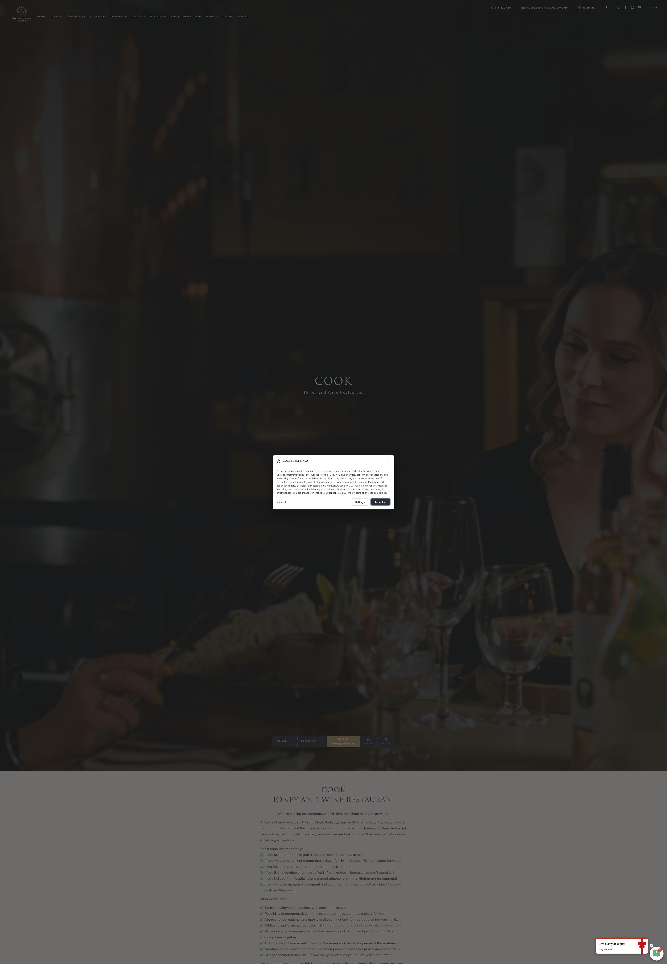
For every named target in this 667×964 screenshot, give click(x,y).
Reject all (281, 502)
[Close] (388, 461)
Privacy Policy (319, 478)
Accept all (380, 501)
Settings (360, 501)
